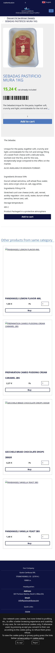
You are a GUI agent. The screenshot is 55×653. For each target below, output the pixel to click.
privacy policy (23, 638)
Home (27, 611)
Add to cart (27, 121)
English (48, 2)
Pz (30, 303)
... (48, 108)
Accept (20, 642)
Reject (35, 642)
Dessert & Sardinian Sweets (21, 18)
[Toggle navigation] (51, 11)
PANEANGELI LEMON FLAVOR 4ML (23, 298)
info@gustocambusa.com (28, 600)
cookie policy (38, 638)
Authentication (8, 3)
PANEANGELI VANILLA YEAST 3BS (22, 531)
